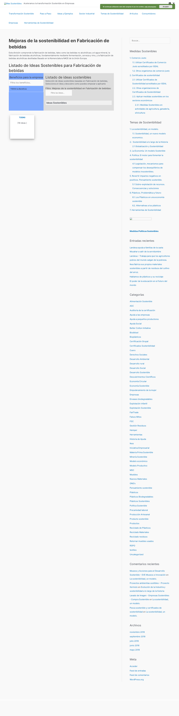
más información (150, 7)
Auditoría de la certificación (142, 310)
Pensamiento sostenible (141, 488)
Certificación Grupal (139, 341)
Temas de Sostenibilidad (112, 13)
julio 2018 (134, 641)
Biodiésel (134, 332)
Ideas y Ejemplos (65, 13)
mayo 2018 (135, 650)
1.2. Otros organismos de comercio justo (151, 71)
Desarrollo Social (138, 368)
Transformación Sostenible (21, 13)
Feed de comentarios (139, 675)
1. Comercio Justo (138, 58)
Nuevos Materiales (138, 479)
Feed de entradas (138, 670)
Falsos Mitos (135, 417)
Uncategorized (136, 554)
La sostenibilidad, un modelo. (143, 579)
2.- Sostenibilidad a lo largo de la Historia (149, 142)
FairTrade (134, 412)
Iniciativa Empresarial (139, 448)
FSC (132, 421)
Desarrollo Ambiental (139, 359)
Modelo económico (138, 461)
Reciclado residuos (138, 536)
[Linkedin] (170, 3)
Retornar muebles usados (142, 541)
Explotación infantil (138, 403)
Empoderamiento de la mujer (143, 390)
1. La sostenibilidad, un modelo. (144, 129)
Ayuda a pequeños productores (144, 319)
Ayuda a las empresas (140, 315)
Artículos (134, 13)
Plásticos (134, 492)
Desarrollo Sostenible (140, 372)
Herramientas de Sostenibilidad (38, 23)
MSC (132, 470)
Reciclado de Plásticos (140, 528)
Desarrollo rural (137, 363)
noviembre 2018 (137, 632)
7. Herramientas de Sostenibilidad (145, 210)
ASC (132, 306)
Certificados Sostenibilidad (142, 346)
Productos (134, 523)
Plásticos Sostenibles (140, 501)
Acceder (133, 666)
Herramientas (136, 434)
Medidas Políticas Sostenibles (144, 231)
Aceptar (166, 6)
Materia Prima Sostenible (141, 452)
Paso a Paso (45, 13)
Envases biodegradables (141, 399)
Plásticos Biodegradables (141, 496)
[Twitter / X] (174, 3)
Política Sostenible (138, 505)
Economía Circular (138, 381)
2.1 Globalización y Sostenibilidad (147, 146)
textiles (133, 550)
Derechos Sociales (138, 354)
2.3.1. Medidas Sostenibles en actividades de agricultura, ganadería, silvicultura (152, 109)
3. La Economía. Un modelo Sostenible (147, 151)
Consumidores (149, 13)
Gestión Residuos (138, 425)
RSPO (132, 545)
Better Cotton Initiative (140, 328)
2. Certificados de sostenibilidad (145, 75)
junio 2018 (134, 645)
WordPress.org (137, 679)
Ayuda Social (136, 323)
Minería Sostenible (138, 457)
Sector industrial (86, 13)
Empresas (13, 23)
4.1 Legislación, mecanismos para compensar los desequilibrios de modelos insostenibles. (147, 167)
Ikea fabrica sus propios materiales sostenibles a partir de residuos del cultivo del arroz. (149, 268)
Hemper (133, 430)
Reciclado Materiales (139, 532)
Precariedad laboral (139, 510)
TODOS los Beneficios (18, 89)
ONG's (132, 483)
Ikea (132, 443)
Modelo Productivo (138, 465)
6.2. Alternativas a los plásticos (146, 205)
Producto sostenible (139, 519)
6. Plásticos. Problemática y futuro (145, 192)
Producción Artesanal (140, 514)
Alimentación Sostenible (141, 301)
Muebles (134, 474)
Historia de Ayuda (138, 439)
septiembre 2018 (137, 636)
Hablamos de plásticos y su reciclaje (146, 276)
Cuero (132, 350)
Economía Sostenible (139, 386)
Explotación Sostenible (140, 408)
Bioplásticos (135, 337)
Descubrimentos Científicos (143, 377)
